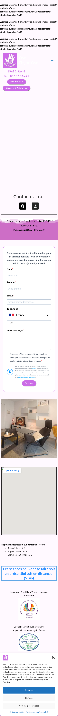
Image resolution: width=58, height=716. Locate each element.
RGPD (34, 368)
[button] (53, 657)
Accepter (29, 690)
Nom (9, 269)
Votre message (15, 330)
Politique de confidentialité (37, 712)
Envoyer (29, 383)
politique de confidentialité (26, 377)
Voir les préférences (29, 706)
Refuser (29, 698)
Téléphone (12, 309)
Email (10, 295)
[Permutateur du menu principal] (52, 60)
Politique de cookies (16, 712)
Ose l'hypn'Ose (28, 60)
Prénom (11, 282)
